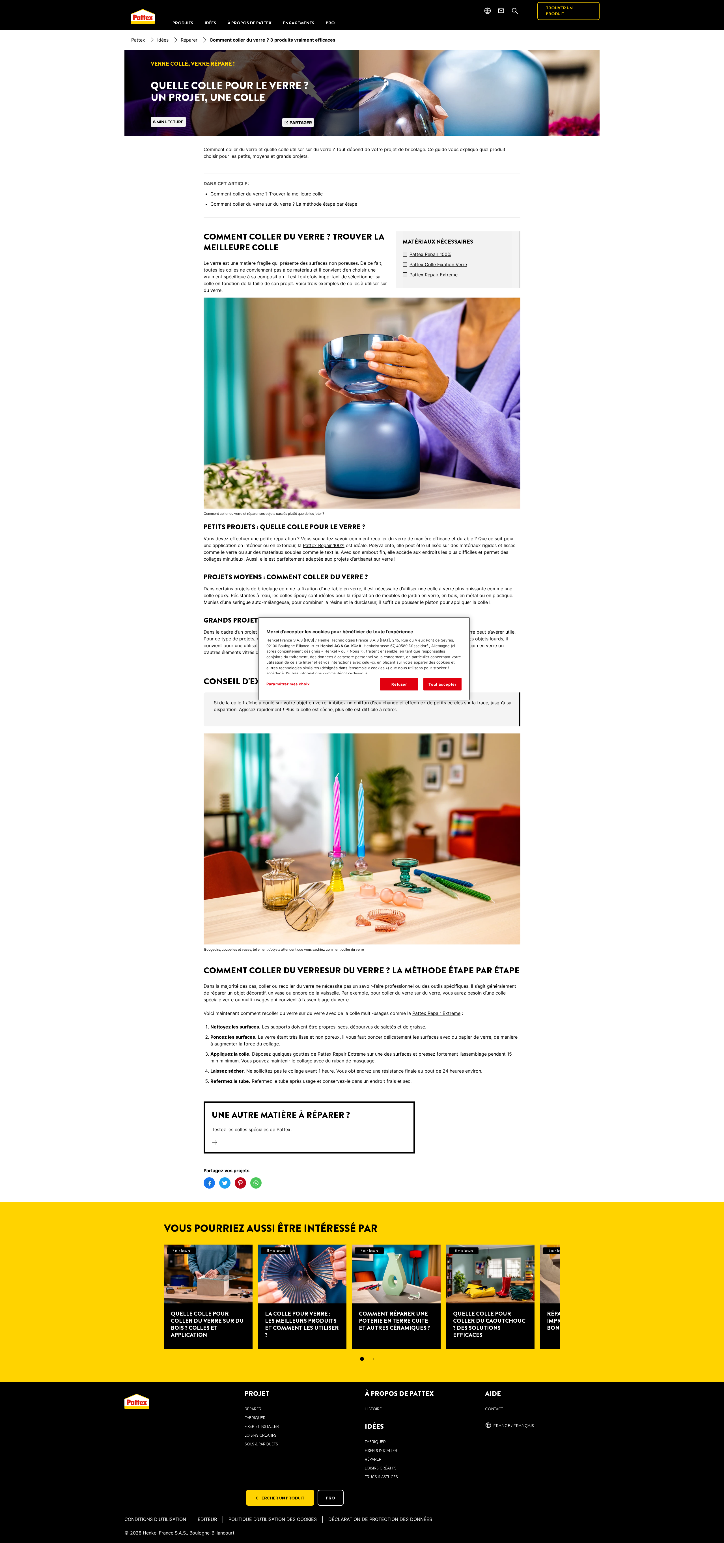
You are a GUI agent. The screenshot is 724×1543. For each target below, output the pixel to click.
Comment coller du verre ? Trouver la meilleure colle (266, 194)
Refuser (399, 684)
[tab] (362, 1359)
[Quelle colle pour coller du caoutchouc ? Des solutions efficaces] (490, 1297)
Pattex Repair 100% (430, 254)
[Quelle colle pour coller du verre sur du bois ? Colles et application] (208, 1297)
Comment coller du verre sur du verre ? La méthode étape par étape (283, 204)
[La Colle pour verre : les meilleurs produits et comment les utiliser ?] (302, 1297)
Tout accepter (442, 684)
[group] (362, 709)
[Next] (570, 1297)
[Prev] (153, 1297)
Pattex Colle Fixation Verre (438, 264)
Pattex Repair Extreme (434, 274)
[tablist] (362, 1359)
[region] (364, 658)
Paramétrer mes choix (288, 684)
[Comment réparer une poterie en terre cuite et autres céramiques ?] (396, 1297)
